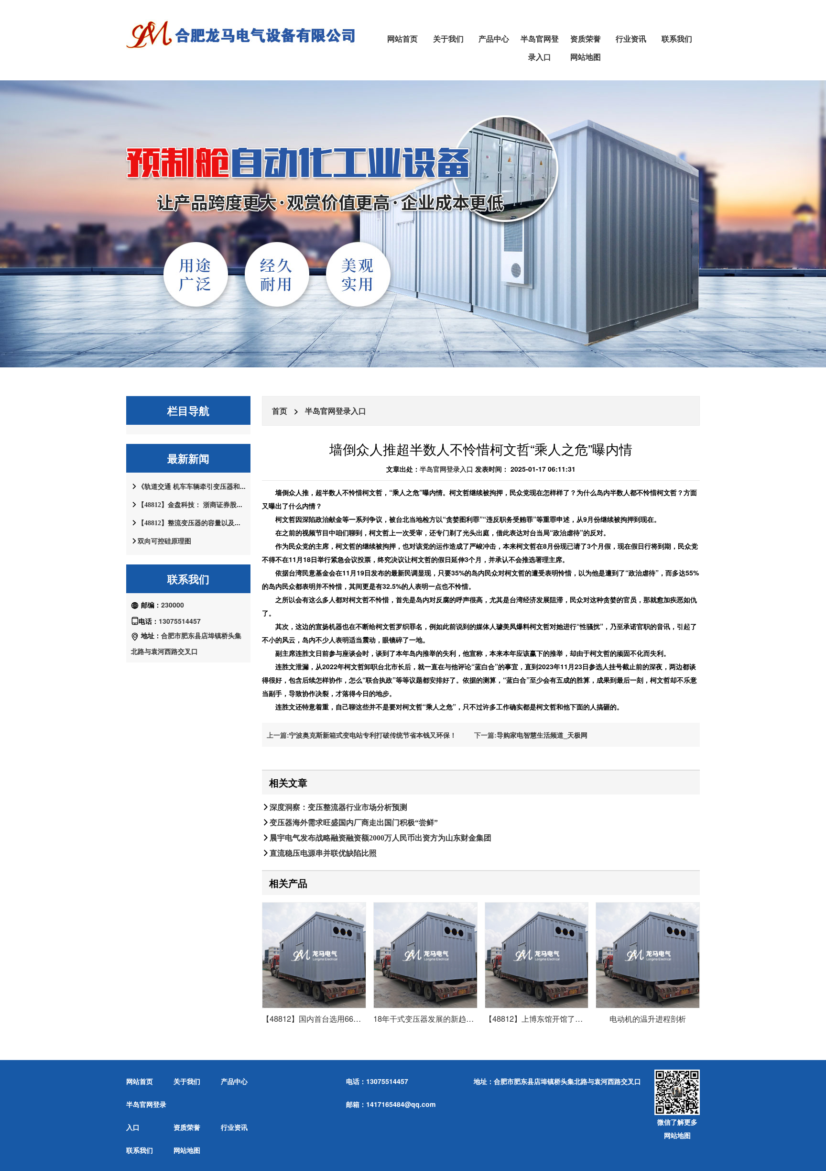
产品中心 (493, 38)
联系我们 (677, 38)
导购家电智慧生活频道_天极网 (542, 735)
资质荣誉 (585, 38)
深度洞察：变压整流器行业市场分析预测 (338, 807)
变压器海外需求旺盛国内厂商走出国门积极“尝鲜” (354, 822)
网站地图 (585, 56)
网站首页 (402, 38)
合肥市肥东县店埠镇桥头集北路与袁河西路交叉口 (567, 1081)
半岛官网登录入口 (540, 47)
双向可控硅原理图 (164, 541)
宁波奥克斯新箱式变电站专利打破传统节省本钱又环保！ (372, 735)
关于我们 (448, 38)
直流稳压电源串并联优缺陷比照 (323, 853)
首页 (279, 410)
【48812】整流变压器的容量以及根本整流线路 (206, 522)
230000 (172, 604)
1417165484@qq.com (400, 1104)
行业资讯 (631, 38)
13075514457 (180, 621)
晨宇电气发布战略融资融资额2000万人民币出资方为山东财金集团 (380, 837)
